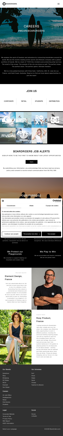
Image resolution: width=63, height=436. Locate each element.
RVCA (4, 382)
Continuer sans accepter (12, 234)
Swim (33, 380)
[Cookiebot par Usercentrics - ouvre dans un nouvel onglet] (54, 201)
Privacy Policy (7, 419)
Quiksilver (6, 373)
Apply (31, 162)
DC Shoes (6, 380)
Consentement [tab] (11, 205)
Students (39, 101)
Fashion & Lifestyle (38, 385)
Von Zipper (6, 387)
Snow (33, 376)
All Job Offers (7, 395)
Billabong (6, 378)
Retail (23, 101)
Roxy (4, 376)
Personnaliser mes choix (31, 234)
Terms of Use (7, 416)
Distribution (6, 402)
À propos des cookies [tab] (52, 205)
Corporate (9, 101)
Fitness (34, 382)
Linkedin (34, 416)
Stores (34, 414)
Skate (33, 378)
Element (5, 385)
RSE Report (6, 421)
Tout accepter (51, 234)
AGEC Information (8, 423)
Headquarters (7, 397)
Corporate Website (8, 414)
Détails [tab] (32, 205)
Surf (33, 373)
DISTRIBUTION (54, 101)
